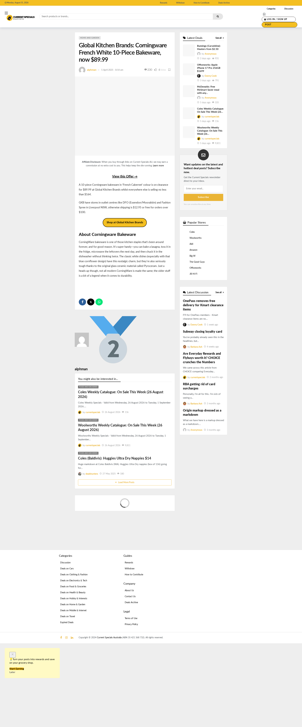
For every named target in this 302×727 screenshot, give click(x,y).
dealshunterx (92, 474)
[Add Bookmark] (169, 69)
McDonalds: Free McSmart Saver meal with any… (208, 90)
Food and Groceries (88, 387)
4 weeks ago (213, 347)
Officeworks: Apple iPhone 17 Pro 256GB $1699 (208, 68)
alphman (91, 70)
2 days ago (205, 58)
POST (268, 25)
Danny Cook (211, 76)
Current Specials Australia (109, 638)
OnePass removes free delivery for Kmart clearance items (203, 305)
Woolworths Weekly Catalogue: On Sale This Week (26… (209, 131)
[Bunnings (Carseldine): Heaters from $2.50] (189, 50)
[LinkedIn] (72, 637)
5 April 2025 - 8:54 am (112, 70)
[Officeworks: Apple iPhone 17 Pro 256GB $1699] (189, 69)
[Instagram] (66, 637)
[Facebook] (61, 637)
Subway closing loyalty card (202, 331)
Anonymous (210, 54)
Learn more (158, 166)
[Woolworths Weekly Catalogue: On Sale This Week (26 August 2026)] (189, 132)
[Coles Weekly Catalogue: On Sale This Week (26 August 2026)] (189, 113)
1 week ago (212, 325)
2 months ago (216, 377)
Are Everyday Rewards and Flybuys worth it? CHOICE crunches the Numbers (202, 358)
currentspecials (93, 412)
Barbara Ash (196, 347)
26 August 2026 (112, 412)
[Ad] (215, 578)
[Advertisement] (125, 286)
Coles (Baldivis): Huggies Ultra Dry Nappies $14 (114, 458)
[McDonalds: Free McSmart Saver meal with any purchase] (189, 91)
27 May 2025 (109, 474)
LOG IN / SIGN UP (277, 19)
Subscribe (203, 197)
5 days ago (205, 102)
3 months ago (213, 430)
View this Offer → (124, 176)
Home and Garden (89, 38)
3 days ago (205, 80)
